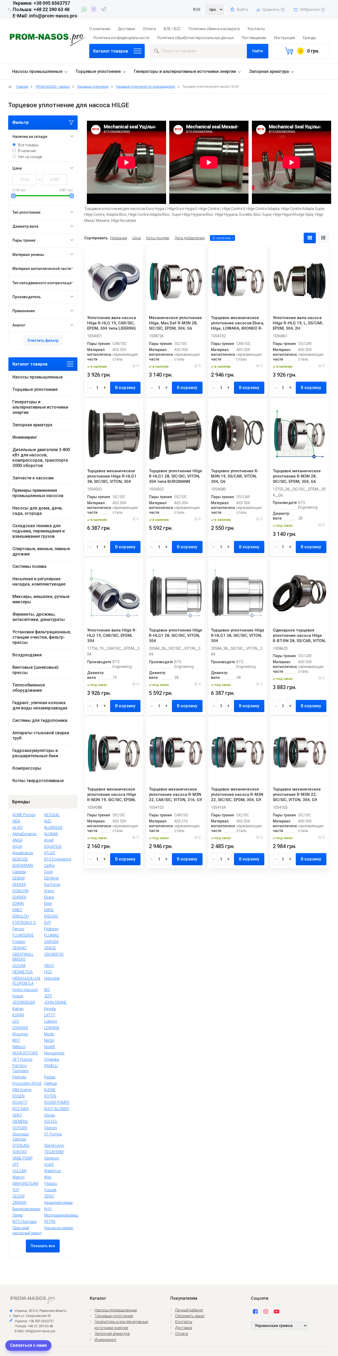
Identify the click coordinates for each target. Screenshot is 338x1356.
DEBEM (18, 878)
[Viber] (94, 10)
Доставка (126, 29)
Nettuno (19, 1047)
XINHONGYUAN (25, 1183)
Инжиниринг (24, 437)
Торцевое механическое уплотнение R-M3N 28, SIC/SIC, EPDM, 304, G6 (297, 476)
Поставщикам (254, 38)
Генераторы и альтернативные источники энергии (185, 71)
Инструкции (284, 38)
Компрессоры (26, 768)
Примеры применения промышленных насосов (37, 493)
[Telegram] (103, 10)
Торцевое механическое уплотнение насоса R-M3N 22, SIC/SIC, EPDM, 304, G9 (237, 794)
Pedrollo (19, 1077)
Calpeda (19, 872)
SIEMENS (20, 1121)
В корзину (125, 387)
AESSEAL (52, 815)
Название (118, 238)
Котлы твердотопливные (38, 780)
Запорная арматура (269, 71)
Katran (18, 1009)
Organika (51, 1059)
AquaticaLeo (22, 853)
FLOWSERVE (23, 935)
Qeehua (50, 1083)
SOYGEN (19, 1128)
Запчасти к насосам (33, 477)
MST (16, 1040)
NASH (49, 1040)
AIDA (16, 821)
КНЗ (47, 1209)
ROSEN (18, 1096)
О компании (99, 29)
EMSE (49, 910)
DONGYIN (20, 891)
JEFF (48, 996)
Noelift (49, 1047)
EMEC (17, 910)
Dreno (49, 891)
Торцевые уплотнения (98, 71)
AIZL (47, 821)
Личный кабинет (189, 1310)
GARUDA (51, 941)
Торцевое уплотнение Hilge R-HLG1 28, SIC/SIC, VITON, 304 (175, 635)
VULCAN (19, 1171)
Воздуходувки (27, 654)
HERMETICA (22, 972)
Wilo (47, 1177)
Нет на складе (30, 157)
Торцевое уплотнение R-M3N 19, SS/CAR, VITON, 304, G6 (235, 476)
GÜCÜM (18, 966)
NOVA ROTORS (25, 1053)
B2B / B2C (172, 29)
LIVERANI (20, 1028)
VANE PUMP (22, 1158)
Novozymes (54, 1053)
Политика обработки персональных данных (195, 38)
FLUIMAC (51, 935)
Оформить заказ (189, 1316)
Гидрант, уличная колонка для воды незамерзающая (39, 705)
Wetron (18, 1177)
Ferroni (18, 929)
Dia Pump (52, 884)
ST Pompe (53, 1134)
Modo (49, 1034)
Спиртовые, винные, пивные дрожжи (41, 551)
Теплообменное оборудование (28, 687)
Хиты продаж (157, 238)
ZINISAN (19, 1202)
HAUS (49, 966)
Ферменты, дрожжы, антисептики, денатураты (38, 617)
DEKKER (19, 884)
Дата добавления (190, 238)
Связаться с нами (28, 1345)
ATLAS (49, 853)
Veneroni (51, 1158)
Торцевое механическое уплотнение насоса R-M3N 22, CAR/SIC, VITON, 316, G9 (175, 794)
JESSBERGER (23, 1002)
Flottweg (51, 929)
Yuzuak (50, 1190)
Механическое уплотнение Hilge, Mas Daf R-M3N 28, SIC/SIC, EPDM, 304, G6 (175, 323)
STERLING (21, 1145)
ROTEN (50, 1096)
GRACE (50, 948)
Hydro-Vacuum (25, 990)
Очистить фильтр (42, 340)
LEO (15, 1021)
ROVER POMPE (56, 1102)
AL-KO (17, 827)
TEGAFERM (53, 1152)
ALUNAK (51, 834)
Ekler (48, 903)
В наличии (27, 151)
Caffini (49, 865)
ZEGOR (18, 1196)
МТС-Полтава (24, 1221)
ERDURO (51, 916)
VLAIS (49, 1164)
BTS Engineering (57, 859)
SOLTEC (50, 1121)
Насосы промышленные (37, 71)
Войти (242, 9)
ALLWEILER (53, 827)
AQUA (17, 846)
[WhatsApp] (84, 10)
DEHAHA (51, 878)
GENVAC (19, 948)
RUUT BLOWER (56, 1109)
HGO (48, 972)
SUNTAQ (19, 1152)
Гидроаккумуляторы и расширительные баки (35, 753)
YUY (15, 1190)
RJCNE (49, 1090)
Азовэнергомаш (58, 1202)
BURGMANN (22, 865)
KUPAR (18, 1015)
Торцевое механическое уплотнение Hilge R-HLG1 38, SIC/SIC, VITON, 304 (112, 476)
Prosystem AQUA (26, 1083)
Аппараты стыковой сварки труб (40, 735)
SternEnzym (54, 1145)
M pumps (20, 1034)
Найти (257, 51)
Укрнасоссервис (58, 1228)
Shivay (49, 1115)
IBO (47, 990)
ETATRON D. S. (24, 922)
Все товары (28, 145)
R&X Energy (22, 1090)
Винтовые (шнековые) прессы (35, 670)
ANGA (17, 840)
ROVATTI (19, 1102)
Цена (136, 238)
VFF (15, 1164)
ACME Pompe (23, 815)
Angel (48, 840)
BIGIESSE (20, 859)
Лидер (17, 1215)
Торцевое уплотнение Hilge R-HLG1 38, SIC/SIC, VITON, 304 (237, 635)
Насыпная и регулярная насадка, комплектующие (38, 581)
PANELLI (51, 1066)
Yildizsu (50, 1183)
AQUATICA (53, 846)
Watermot (52, 1171)
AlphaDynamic (24, 834)
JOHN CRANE (55, 1002)
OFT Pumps (22, 1059)
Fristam (18, 941)
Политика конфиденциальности (121, 38)
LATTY (49, 1015)
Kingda (50, 1009)
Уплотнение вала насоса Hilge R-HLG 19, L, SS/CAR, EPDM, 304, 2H (298, 323)
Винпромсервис (26, 1209)
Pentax (49, 1077)
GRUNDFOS (54, 954)
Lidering (50, 1021)
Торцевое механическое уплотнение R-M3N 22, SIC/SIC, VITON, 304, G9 (297, 794)
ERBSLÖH (20, 916)
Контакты (256, 29)
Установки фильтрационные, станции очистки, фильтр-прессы (41, 637)
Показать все (43, 1246)
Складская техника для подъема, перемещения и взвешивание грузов (38, 531)
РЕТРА (49, 1221)
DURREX (19, 897)
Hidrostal (51, 978)
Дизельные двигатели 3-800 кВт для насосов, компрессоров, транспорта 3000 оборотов (41, 457)
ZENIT (49, 1196)
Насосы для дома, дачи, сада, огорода (37, 511)
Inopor (18, 996)
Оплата (149, 29)
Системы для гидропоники (39, 720)
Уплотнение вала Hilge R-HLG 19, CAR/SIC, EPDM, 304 (112, 635)
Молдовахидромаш (61, 1215)
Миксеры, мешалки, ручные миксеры (40, 599)
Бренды (309, 38)
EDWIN (18, 903)
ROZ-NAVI (20, 1109)
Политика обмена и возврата (214, 29)
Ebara (49, 897)
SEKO (17, 1115)
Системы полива (29, 566)
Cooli (48, 872)
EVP (47, 922)
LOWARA (51, 1028)
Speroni (50, 1128)
